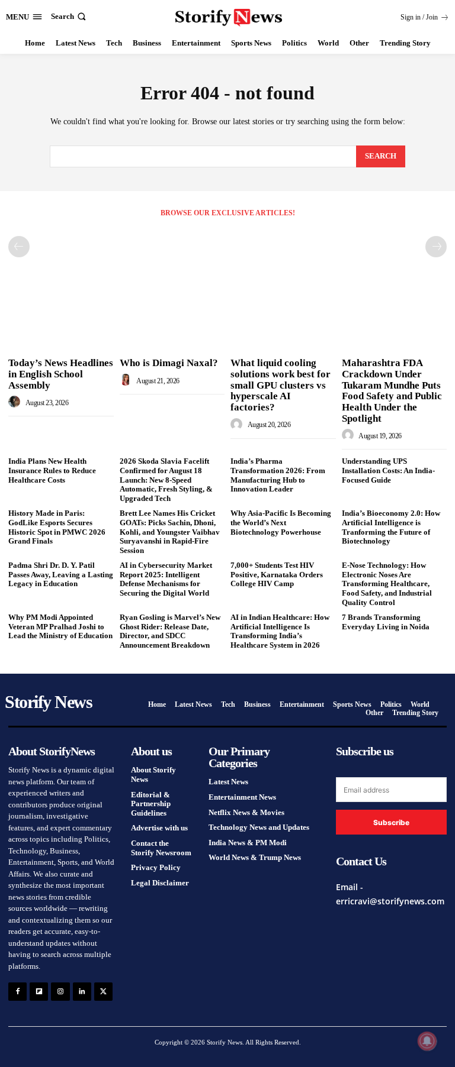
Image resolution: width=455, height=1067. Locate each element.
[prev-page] (19, 246)
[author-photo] (16, 402)
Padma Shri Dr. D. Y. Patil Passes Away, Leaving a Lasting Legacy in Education (60, 574)
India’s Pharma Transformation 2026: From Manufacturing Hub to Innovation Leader (277, 475)
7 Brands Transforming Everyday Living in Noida (386, 622)
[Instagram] (60, 991)
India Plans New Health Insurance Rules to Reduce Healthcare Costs (52, 470)
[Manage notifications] (427, 1041)
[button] (69, 16)
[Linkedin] (82, 991)
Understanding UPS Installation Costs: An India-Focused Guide (388, 470)
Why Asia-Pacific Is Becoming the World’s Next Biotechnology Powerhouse (280, 522)
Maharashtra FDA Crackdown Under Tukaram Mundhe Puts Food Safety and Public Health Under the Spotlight (392, 390)
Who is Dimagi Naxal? (169, 362)
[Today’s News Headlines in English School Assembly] (61, 314)
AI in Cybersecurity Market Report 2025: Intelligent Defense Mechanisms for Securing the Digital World (166, 579)
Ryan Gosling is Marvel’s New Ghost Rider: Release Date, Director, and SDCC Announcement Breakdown (170, 631)
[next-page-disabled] (436, 246)
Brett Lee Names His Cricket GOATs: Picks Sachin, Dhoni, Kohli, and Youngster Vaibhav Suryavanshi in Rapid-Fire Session (170, 531)
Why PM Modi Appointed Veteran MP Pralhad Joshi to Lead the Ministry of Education (60, 626)
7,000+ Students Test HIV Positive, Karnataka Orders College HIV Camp (276, 574)
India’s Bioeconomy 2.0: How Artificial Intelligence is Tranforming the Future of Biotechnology (391, 527)
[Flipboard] (39, 991)
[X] (103, 991)
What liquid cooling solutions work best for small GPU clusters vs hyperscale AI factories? (280, 385)
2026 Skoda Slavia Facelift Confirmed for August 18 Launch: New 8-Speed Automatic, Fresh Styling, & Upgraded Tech (166, 479)
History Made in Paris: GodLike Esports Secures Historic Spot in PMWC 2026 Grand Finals (56, 527)
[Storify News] (229, 18)
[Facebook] (17, 991)
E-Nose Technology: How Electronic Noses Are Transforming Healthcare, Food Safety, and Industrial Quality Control (387, 583)
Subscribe (391, 822)
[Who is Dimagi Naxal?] (172, 314)
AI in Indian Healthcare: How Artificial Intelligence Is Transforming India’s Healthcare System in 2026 (279, 631)
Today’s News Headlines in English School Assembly (60, 373)
